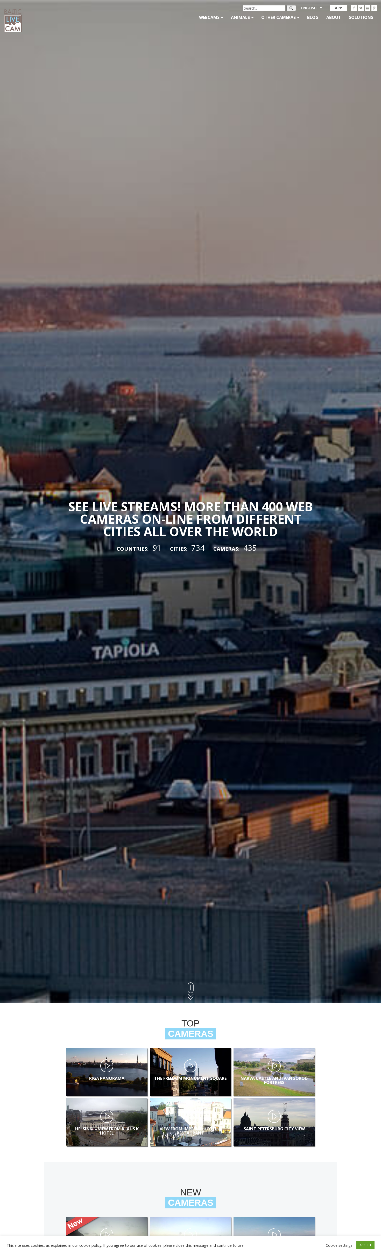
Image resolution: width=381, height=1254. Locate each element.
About (333, 17)
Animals (241, 17)
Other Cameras (279, 17)
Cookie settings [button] (339, 1245)
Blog (313, 17)
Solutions (361, 17)
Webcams (210, 17)
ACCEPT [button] (365, 1245)
